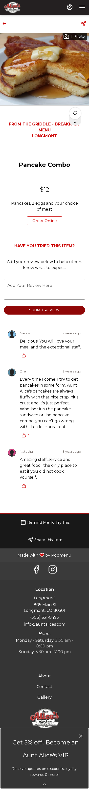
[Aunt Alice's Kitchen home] (26, 7)
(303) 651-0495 (44, 617)
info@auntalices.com (44, 624)
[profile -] (70, 7)
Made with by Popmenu (37, 555)
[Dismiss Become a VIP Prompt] (81, 736)
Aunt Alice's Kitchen (44, 719)
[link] (44, 220)
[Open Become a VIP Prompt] (44, 785)
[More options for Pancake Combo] (75, 113)
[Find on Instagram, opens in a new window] (52, 571)
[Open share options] (83, 24)
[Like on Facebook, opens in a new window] (36, 571)
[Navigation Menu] (82, 7)
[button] (6, 23)
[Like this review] (25, 355)
